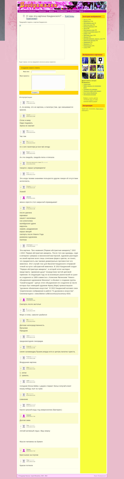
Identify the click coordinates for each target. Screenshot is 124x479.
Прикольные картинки (89, 40)
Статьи (85, 47)
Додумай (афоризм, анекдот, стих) (93, 38)
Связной (28, 415)
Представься (99, 109)
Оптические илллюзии (90, 94)
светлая (28, 196)
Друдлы (51, 11)
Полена (28, 449)
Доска (81, 11)
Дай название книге (89, 23)
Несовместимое (62, 11)
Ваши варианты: (24, 76)
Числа (85, 28)
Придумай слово (88, 35)
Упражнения (87, 42)
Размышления (87, 45)
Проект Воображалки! (100, 476)
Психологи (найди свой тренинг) (92, 91)
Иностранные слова (89, 30)
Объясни (86, 37)
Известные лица (88, 25)
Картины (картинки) (89, 26)
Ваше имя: (26, 71)
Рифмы (86, 33)
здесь (91, 99)
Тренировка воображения (27, 11)
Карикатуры (42, 11)
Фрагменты (87, 44)
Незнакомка (29, 298)
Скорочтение (87, 84)
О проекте (73, 11)
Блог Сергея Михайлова (90, 93)
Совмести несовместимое (91, 31)
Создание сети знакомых (90, 89)
